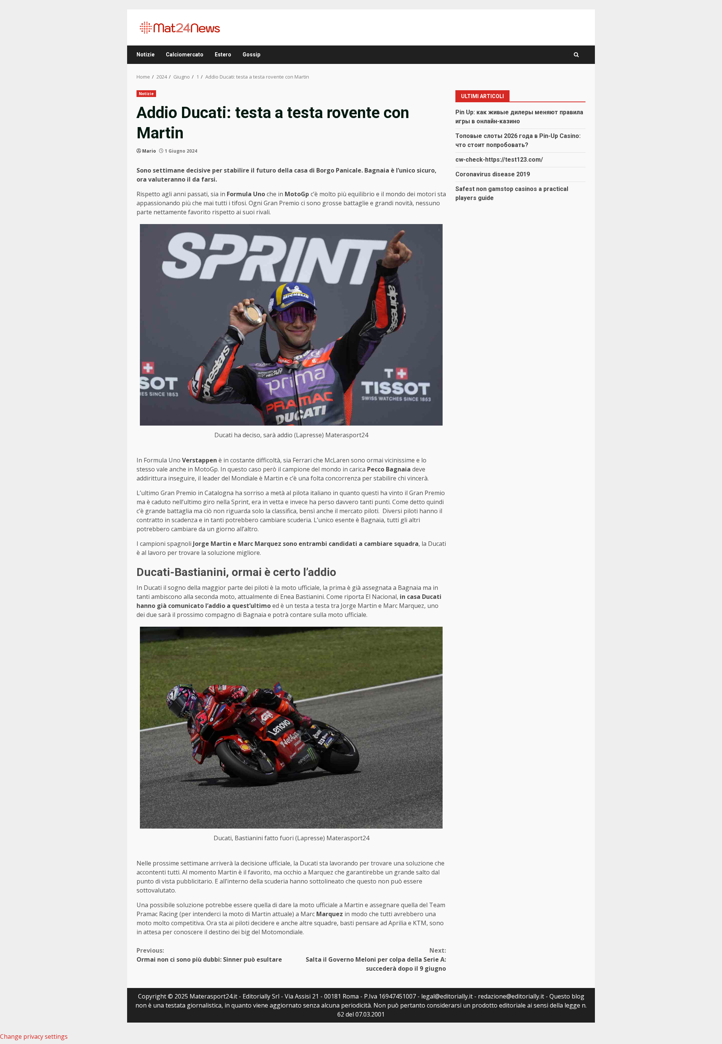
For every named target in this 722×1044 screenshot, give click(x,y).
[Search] (576, 54)
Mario (149, 151)
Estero (223, 55)
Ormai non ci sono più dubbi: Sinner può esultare (209, 955)
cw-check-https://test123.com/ (499, 159)
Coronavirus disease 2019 (492, 173)
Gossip (251, 55)
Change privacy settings (34, 1036)
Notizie (146, 55)
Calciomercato (184, 55)
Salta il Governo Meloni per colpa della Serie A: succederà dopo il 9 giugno (376, 959)
